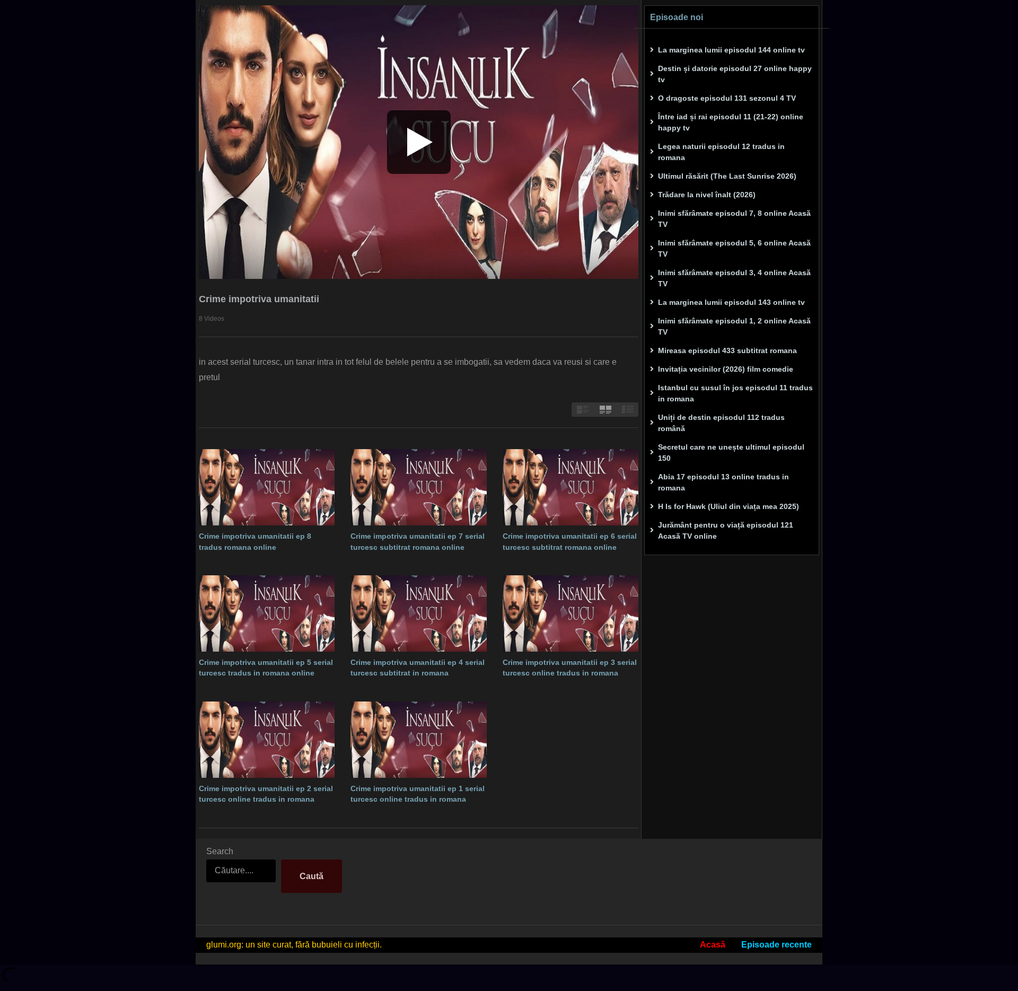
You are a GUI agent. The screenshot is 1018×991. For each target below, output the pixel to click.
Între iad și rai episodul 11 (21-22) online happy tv (730, 122)
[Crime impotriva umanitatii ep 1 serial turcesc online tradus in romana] (418, 739)
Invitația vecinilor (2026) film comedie (725, 369)
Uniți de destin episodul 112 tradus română (721, 423)
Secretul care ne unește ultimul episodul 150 (731, 452)
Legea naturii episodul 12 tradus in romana (721, 152)
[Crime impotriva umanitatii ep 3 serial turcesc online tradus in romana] (570, 613)
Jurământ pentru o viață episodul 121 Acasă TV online (725, 530)
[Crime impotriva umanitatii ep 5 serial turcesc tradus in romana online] (267, 613)
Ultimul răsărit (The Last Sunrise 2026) (727, 176)
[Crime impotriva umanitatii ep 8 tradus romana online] (267, 487)
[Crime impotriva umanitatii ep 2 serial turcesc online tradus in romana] (267, 739)
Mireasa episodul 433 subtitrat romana (727, 350)
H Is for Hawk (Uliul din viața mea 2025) (728, 506)
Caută (311, 876)
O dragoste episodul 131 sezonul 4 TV (727, 98)
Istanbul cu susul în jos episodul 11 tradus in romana (735, 393)
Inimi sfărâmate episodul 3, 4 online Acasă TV (734, 278)
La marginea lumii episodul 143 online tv (731, 302)
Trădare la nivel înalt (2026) (707, 194)
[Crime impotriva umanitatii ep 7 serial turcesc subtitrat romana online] (418, 487)
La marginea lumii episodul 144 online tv (731, 50)
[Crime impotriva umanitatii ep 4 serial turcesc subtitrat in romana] (418, 613)
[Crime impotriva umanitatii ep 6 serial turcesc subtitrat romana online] (570, 487)
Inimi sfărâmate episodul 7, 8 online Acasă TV (734, 219)
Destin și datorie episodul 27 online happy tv (735, 74)
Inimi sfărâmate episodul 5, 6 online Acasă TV (734, 248)
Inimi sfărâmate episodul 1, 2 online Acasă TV (734, 326)
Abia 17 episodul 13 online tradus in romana (723, 482)
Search (219, 851)
